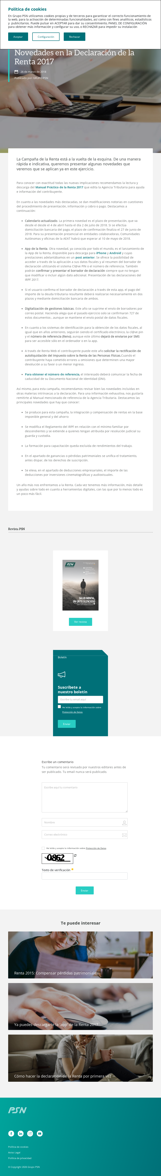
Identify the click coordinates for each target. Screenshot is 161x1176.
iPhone (101, 253)
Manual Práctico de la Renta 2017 (59, 187)
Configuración (46, 36)
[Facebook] (11, 1134)
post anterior (85, 257)
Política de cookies (18, 1146)
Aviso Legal (14, 1152)
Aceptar (18, 36)
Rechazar (74, 36)
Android (115, 253)
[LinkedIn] (21, 1134)
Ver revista (80, 621)
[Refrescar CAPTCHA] (75, 855)
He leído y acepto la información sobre (76, 848)
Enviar (66, 724)
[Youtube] (40, 1134)
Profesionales (20, 1039)
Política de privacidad (19, 1158)
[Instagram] (30, 1134)
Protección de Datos (72, 711)
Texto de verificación (56, 870)
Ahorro (16, 936)
